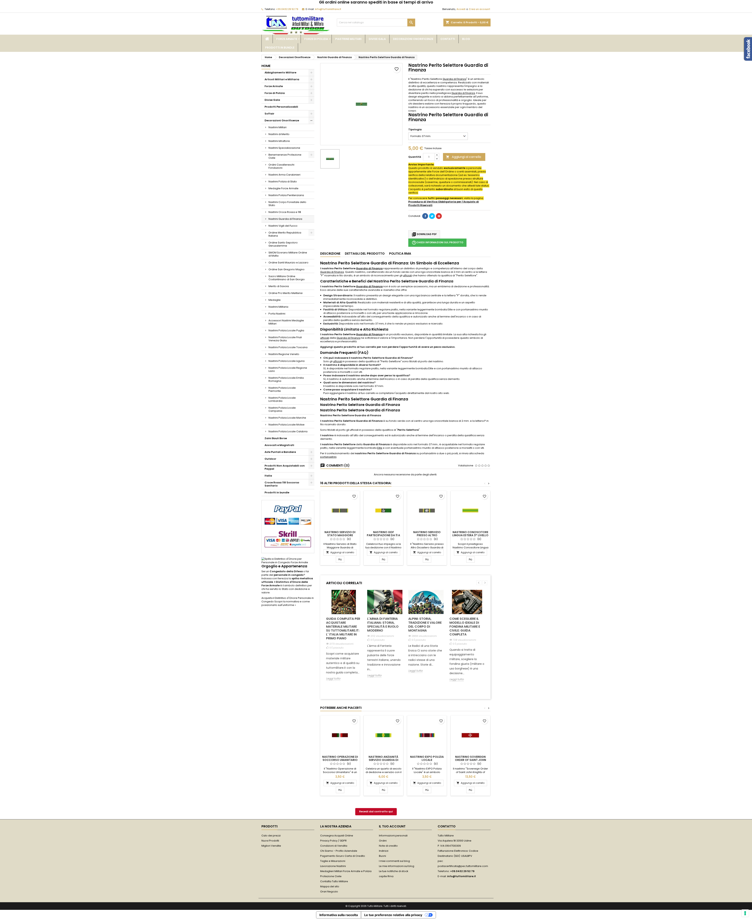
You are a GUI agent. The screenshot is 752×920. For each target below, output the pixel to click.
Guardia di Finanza (454, 79)
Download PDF (424, 234)
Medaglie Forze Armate (283, 188)
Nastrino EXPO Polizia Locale (427, 758)
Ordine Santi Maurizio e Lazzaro (288, 262)
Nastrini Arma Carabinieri (284, 175)
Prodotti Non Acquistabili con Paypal (285, 467)
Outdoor (270, 459)
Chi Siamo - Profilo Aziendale (338, 851)
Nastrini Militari (277, 127)
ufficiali (407, 275)
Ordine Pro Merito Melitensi (285, 293)
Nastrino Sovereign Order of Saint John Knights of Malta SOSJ (470, 760)
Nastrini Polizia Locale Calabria (287, 431)
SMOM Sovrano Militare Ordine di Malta (287, 254)
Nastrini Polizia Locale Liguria (286, 361)
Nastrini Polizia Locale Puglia (286, 330)
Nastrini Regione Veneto (283, 354)
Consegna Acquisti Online (336, 835)
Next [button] (484, 582)
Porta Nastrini (276, 313)
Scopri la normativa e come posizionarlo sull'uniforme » (285, 603)
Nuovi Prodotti (270, 841)
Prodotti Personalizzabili (281, 107)
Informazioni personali (393, 835)
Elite (379, 448)
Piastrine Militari (348, 39)
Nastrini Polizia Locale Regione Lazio (287, 369)
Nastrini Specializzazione (284, 148)
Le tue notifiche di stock (393, 871)
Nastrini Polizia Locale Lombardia (282, 399)
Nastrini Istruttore (279, 141)
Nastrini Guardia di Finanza (285, 219)
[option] (343, 638)
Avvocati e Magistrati (279, 445)
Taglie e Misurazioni (332, 861)
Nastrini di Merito (278, 134)
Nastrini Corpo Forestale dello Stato (287, 203)
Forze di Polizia (316, 39)
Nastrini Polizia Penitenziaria (286, 195)
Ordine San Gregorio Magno (286, 269)
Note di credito (388, 846)
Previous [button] (478, 582)
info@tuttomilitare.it (328, 9)
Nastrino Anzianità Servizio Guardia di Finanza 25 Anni (383, 760)
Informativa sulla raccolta (338, 915)
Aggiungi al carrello (463, 157)
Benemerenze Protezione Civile (284, 156)
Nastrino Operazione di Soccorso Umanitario (340, 758)
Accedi (460, 9)
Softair (269, 113)
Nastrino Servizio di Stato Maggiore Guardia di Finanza (339, 535)
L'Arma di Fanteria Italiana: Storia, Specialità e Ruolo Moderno (383, 624)
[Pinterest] (439, 216)
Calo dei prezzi (271, 835)
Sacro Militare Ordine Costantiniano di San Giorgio (286, 277)
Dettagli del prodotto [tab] (365, 253)
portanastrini (328, 457)
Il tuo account (392, 826)
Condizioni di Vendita (333, 846)
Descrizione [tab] (330, 253)
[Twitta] (432, 216)
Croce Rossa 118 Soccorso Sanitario (282, 484)
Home (265, 66)
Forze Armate (286, 39)
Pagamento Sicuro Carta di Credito (342, 856)
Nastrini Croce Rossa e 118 (284, 212)
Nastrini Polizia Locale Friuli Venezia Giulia (285, 338)
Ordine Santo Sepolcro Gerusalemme (283, 244)
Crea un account (479, 9)
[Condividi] (425, 216)
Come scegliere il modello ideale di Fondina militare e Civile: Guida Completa (464, 626)
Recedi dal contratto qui (376, 811)
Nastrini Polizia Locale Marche (287, 418)
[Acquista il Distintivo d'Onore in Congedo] (287, 560)
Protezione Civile (331, 876)
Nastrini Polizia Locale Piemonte (282, 389)
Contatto (447, 826)
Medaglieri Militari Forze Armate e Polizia (345, 871)
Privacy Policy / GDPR (333, 841)
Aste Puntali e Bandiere (280, 452)
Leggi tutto (333, 678)
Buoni (382, 856)
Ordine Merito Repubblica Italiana (284, 234)
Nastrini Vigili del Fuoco (282, 226)
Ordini (383, 841)
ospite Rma (386, 876)
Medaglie (274, 300)
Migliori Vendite (271, 846)
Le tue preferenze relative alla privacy (393, 915)
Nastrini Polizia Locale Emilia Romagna (286, 379)
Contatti (447, 39)
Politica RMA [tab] (400, 253)
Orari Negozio (329, 891)
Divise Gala (377, 39)
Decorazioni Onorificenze (413, 39)
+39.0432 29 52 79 (287, 9)
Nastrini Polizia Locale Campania (282, 409)
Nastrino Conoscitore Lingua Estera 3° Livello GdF (470, 535)
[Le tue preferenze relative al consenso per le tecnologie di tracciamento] (745, 913)
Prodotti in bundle (279, 48)
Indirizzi (383, 851)
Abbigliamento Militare (280, 72)
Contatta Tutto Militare (334, 881)
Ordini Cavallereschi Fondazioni (281, 166)
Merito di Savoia (278, 286)
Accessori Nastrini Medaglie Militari (286, 322)
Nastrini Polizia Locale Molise (286, 424)
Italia (268, 476)
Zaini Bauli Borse (276, 438)
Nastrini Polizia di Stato (282, 181)
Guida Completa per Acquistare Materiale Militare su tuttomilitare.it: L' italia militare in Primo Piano (343, 628)
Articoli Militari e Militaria (282, 79)
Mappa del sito (329, 886)
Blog (466, 39)
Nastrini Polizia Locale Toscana (287, 347)
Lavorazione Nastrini (333, 866)
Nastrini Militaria (278, 307)
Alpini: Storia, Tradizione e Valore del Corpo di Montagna (425, 624)
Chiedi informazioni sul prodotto (437, 242)
